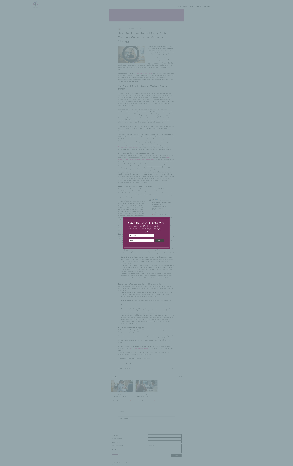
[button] (166, 221)
